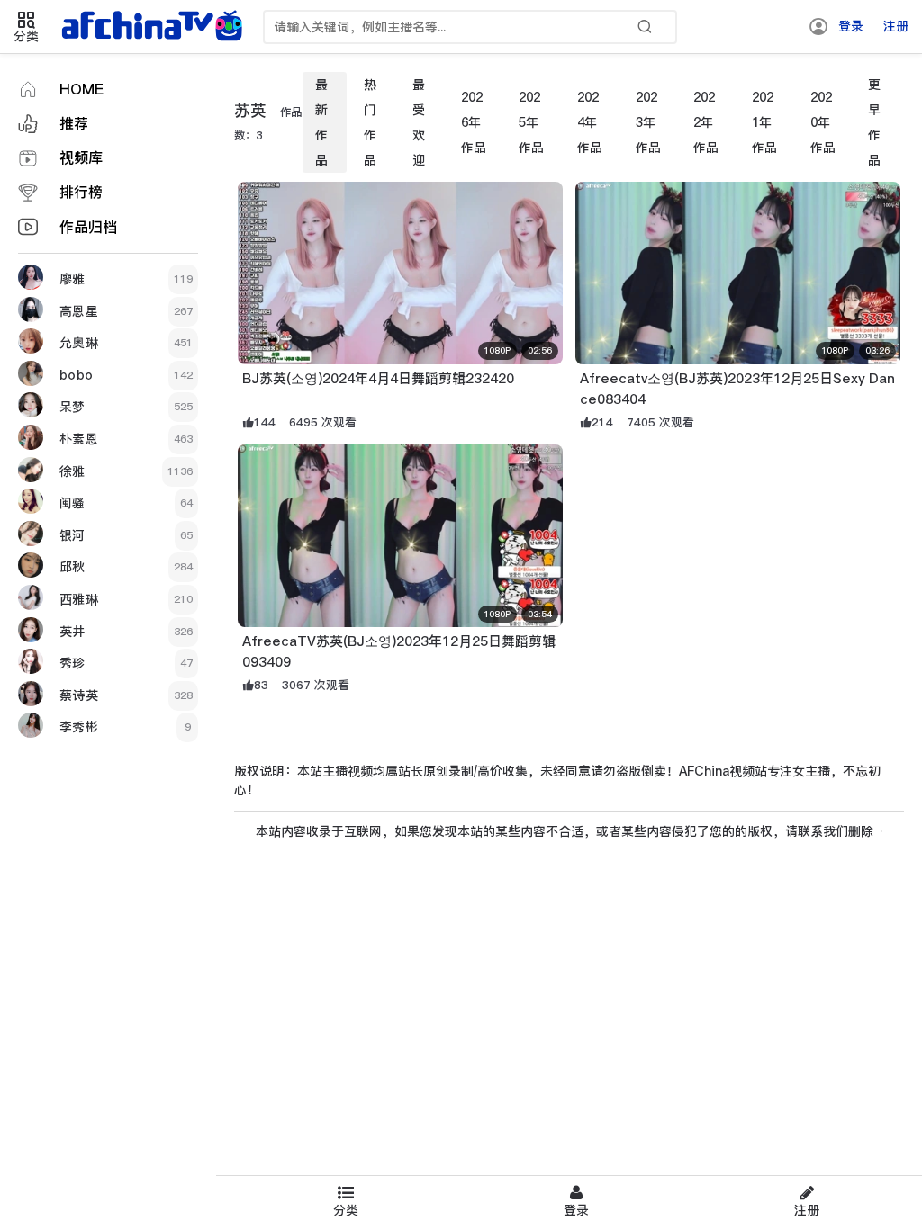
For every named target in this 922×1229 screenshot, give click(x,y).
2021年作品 (764, 122)
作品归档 (88, 227)
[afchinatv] (155, 27)
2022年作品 (706, 122)
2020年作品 (823, 122)
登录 (850, 26)
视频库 (81, 158)
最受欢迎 (418, 122)
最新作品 (321, 122)
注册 (895, 26)
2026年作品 (473, 122)
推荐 (73, 123)
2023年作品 (648, 122)
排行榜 (81, 192)
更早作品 (874, 122)
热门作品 (370, 122)
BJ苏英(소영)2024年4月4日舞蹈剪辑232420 (378, 378)
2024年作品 (589, 122)
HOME (81, 89)
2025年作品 (531, 122)
